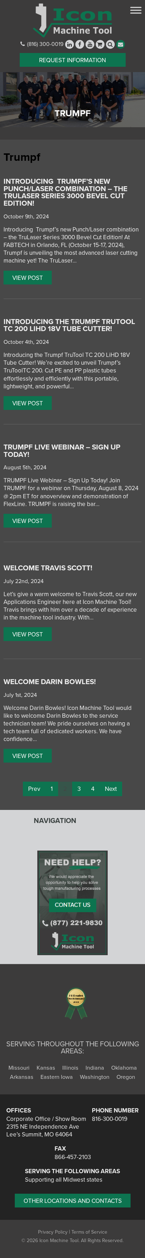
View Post (27, 278)
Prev (34, 789)
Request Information (72, 60)
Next (111, 789)
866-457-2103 (73, 1157)
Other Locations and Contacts (73, 1201)
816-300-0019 (109, 1119)
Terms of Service (89, 1232)
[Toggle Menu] (135, 10)
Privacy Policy (53, 1232)
